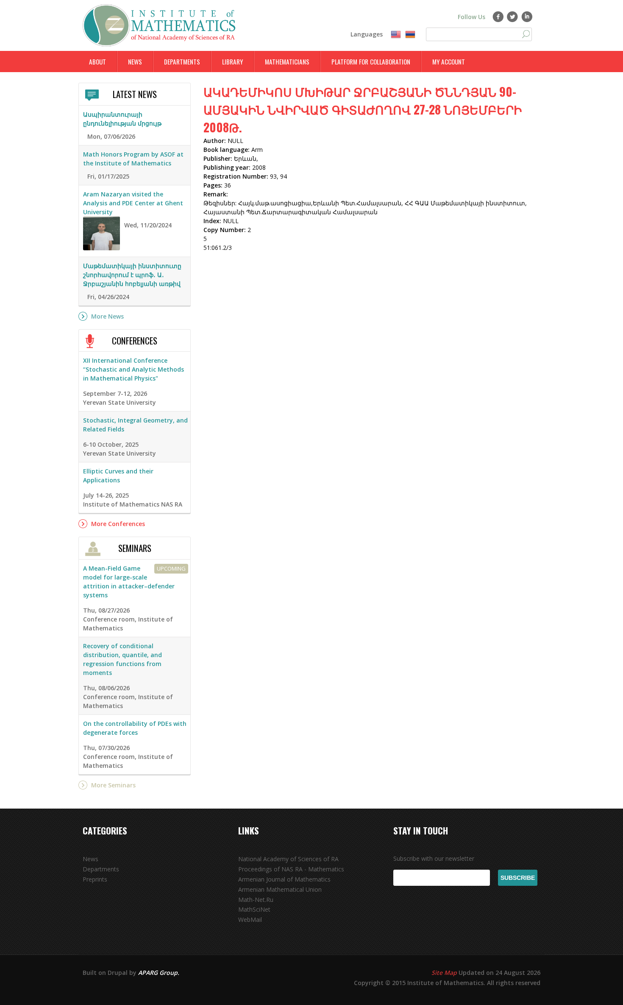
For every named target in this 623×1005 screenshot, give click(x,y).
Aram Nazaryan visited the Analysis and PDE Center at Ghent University (133, 203)
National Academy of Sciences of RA (288, 859)
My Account (448, 61)
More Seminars (113, 785)
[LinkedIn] (527, 16)
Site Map (444, 973)
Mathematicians (287, 61)
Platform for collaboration (370, 61)
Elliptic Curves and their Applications (118, 475)
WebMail (250, 919)
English (396, 35)
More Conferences (118, 524)
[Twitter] (512, 16)
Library (232, 61)
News (135, 61)
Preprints (95, 879)
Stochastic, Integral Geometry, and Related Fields (135, 424)
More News (107, 316)
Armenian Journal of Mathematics (284, 879)
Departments (182, 61)
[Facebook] (498, 16)
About (97, 61)
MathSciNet (254, 909)
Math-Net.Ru (255, 900)
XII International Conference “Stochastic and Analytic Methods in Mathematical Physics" (133, 369)
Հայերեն (410, 35)
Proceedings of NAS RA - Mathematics (291, 869)
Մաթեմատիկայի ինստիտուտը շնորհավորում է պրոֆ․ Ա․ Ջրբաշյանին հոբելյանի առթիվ (132, 275)
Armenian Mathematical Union (280, 889)
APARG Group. (158, 973)
